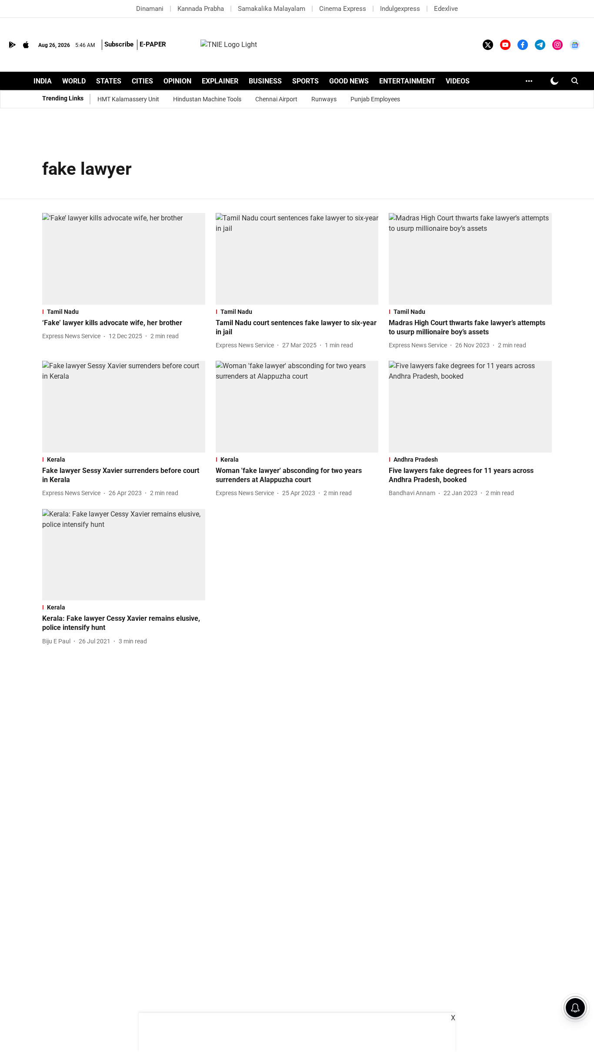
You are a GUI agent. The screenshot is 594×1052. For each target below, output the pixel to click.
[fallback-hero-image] (123, 259)
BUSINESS (265, 81)
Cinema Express (342, 9)
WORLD (74, 81)
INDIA (42, 81)
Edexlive (446, 9)
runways (324, 99)
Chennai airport (276, 99)
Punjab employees (375, 99)
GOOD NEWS (349, 81)
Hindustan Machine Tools (207, 99)
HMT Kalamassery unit (128, 99)
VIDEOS (458, 81)
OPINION (177, 81)
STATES (108, 81)
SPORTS (305, 81)
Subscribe (118, 44)
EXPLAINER (220, 81)
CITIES (142, 81)
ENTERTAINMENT (407, 81)
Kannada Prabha (200, 9)
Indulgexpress (400, 9)
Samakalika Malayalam (271, 9)
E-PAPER (153, 44)
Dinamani (150, 9)
